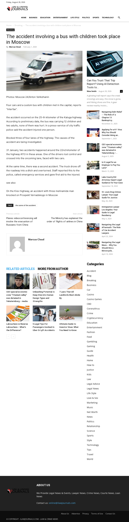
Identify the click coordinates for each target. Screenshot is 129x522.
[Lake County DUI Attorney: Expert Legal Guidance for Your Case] (93, 180)
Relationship (93, 426)
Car (88, 289)
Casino (90, 294)
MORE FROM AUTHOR (53, 269)
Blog (89, 275)
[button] (119, 17)
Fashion (91, 332)
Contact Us (110, 513)
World (90, 459)
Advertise (76, 513)
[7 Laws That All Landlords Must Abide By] (70, 281)
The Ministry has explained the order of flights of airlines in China (64, 220)
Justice (90, 369)
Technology (108, 17)
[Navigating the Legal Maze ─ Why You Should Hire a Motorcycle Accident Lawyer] (93, 245)
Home (23, 17)
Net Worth (92, 412)
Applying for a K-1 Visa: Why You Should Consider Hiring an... (112, 132)
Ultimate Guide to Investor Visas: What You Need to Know (69, 327)
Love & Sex (92, 397)
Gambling (92, 341)
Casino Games (94, 299)
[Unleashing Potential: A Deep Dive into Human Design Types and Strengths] (44, 281)
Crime (90, 313)
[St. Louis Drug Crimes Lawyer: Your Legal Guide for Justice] (93, 195)
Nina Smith (91, 91)
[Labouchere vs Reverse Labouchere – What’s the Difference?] (17, 313)
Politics (86, 17)
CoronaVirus (93, 308)
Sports (96, 17)
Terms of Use (97, 513)
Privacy (85, 513)
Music (90, 407)
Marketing (92, 402)
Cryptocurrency (95, 317)
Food (89, 336)
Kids (89, 374)
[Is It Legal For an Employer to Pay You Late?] (93, 165)
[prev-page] (8, 336)
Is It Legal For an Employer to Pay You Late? (111, 165)
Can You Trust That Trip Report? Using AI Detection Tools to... (103, 84)
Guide (90, 350)
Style (89, 440)
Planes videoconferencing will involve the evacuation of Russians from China (21, 221)
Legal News (93, 388)
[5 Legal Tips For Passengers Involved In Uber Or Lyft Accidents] (44, 313)
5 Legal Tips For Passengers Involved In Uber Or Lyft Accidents (44, 327)
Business (33, 17)
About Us (65, 513)
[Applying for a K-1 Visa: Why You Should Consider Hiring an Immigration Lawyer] (93, 132)
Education (45, 17)
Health (90, 355)
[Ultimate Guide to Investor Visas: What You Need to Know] (70, 313)
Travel (90, 454)
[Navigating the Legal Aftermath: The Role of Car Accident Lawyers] (93, 227)
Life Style (74, 17)
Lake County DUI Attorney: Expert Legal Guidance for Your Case (112, 180)
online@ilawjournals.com (62, 502)
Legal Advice (93, 383)
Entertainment (60, 17)
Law (89, 379)
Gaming (91, 346)
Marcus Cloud (15, 47)
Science (91, 430)
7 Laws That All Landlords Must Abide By (69, 295)
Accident (91, 270)
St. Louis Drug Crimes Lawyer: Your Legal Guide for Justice (111, 195)
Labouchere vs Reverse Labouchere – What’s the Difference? (17, 327)
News (90, 416)
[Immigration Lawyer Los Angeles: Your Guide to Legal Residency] (93, 210)
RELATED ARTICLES (20, 269)
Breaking (18, 25)
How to (90, 365)
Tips (89, 449)
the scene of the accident (25, 205)
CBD (89, 303)
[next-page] (13, 336)
